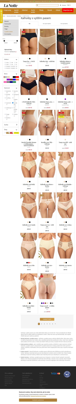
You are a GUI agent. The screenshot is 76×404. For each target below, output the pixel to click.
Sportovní (8, 103)
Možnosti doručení (9, 381)
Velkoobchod (42, 382)
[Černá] (14, 77)
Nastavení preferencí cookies (38, 396)
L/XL (12, 64)
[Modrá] (14, 80)
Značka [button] (6, 125)
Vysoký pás (15, 104)
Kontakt (41, 377)
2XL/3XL (13, 66)
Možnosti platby (8, 380)
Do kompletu (7, 34)
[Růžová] (5, 82)
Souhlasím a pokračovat (38, 400)
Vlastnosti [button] (7, 88)
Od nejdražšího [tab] (64, 23)
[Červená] (17, 77)
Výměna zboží (25, 377)
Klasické (6, 21)
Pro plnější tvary (15, 110)
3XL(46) (17, 66)
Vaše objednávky (26, 375)
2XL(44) (8, 66)
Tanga (5, 29)
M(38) (17, 62)
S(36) (7, 62)
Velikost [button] (6, 59)
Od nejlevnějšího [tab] (47, 23)
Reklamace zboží (25, 381)
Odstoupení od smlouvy (27, 379)
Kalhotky (19, 16)
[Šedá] (8, 82)
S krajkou (15, 99)
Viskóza (15, 115)
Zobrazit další (47, 319)
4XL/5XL (18, 68)
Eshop (4, 16)
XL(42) (17, 64)
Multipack (16, 95)
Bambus (8, 118)
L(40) (7, 64)
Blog (6, 385)
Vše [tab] (29, 23)
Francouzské (7, 24)
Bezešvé (16, 91)
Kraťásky (8, 98)
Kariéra (41, 380)
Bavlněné (8, 91)
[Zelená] (14, 82)
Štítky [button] (5, 129)
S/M (12, 62)
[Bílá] (11, 77)
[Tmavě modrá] (11, 82)
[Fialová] (8, 80)
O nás (41, 375)
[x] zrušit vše (7, 54)
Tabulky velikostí (8, 383)
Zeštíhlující (9, 108)
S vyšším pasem (8, 31)
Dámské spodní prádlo (11, 16)
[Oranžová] (17, 80)
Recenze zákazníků (9, 377)
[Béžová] (8, 77)
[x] (15, 51)
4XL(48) (13, 68)
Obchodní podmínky (26, 383)
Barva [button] (5, 74)
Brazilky (6, 26)
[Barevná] (5, 77)
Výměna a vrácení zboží (10, 375)
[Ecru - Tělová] (5, 80)
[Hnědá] (11, 80)
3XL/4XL (8, 68)
